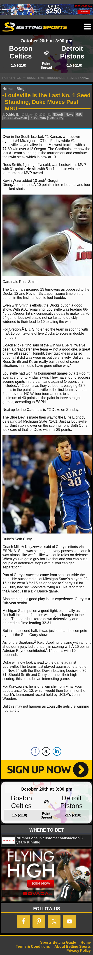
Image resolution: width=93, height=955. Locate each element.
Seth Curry (55, 118)
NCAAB (58, 114)
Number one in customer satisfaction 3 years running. (49, 840)
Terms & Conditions (33, 946)
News (69, 114)
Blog (20, 89)
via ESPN (64, 345)
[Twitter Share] (46, 751)
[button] (87, 26)
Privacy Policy (78, 951)
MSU (79, 114)
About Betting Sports (72, 946)
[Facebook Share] (35, 751)
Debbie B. (12, 114)
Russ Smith (38, 118)
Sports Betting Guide (58, 942)
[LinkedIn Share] (57, 751)
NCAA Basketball (15, 118)
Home (7, 89)
